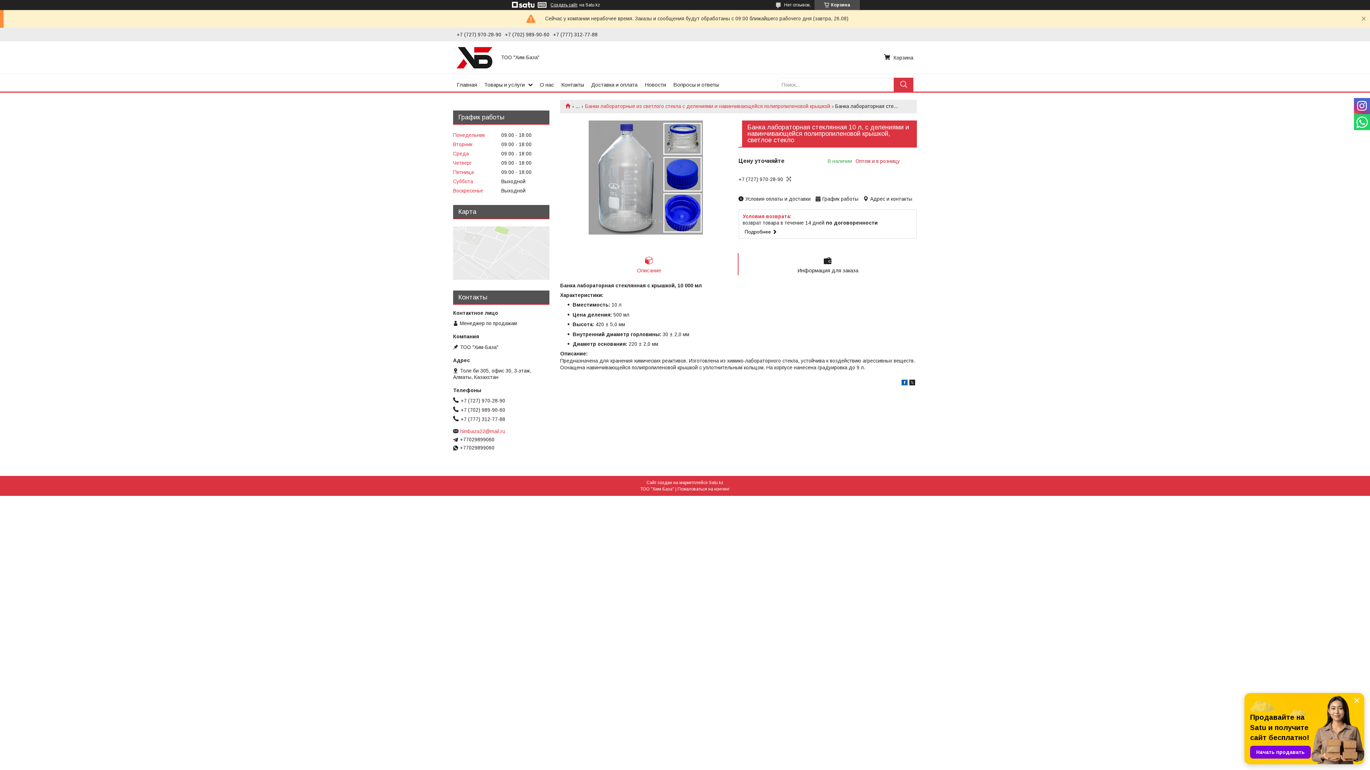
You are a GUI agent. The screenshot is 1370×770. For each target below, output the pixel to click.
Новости (655, 85)
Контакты (572, 85)
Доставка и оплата (614, 85)
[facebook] (905, 383)
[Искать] (903, 85)
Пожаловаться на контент (704, 489)
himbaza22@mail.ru (482, 431)
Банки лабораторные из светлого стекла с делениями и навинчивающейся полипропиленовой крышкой (707, 106)
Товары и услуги (504, 85)
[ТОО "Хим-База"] (474, 57)
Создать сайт (564, 4)
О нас (547, 85)
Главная (467, 85)
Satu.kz (716, 482)
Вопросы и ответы (696, 85)
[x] (912, 383)
